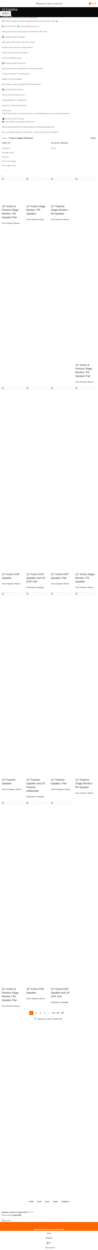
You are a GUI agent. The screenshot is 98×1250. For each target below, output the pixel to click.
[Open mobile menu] (3, 3)
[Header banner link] (49, 625)
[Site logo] (49, 3)
